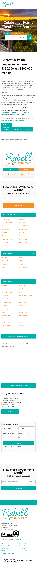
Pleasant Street (22, 236)
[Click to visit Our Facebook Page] (8, 174)
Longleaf (4, 232)
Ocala (3, 267)
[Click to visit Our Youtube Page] (21, 174)
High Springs (22, 260)
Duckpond (5, 226)
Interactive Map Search (12, 100)
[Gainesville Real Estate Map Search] (18, 365)
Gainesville (5, 260)
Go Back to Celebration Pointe (6, 127)
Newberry (21, 264)
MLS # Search (22, 543)
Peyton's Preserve (7, 236)
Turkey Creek (6, 242)
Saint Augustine (23, 267)
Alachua (4, 257)
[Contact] (32, 550)
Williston (20, 270)
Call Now (27, 129)
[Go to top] (32, 554)
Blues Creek (21, 219)
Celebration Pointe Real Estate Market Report (16, 112)
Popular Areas (7, 253)
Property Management (7, 553)
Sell (22, 33)
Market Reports (8, 281)
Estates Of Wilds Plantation (26, 226)
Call (11, 169)
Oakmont (21, 232)
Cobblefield (21, 222)
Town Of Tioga (22, 239)
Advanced (15, 33)
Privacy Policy (18, 539)
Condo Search (5, 543)
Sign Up (10, 411)
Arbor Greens (6, 219)
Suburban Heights (7, 239)
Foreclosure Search (6, 546)
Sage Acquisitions (23, 551)
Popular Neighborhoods (10, 215)
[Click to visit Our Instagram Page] (15, 174)
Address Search (5, 548)
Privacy (31, 560)
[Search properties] (29, 37)
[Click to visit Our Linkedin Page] (28, 174)
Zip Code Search (23, 546)
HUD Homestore (6, 551)
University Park (22, 242)
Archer (20, 257)
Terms (26, 560)
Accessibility (20, 560)
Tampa (4, 270)
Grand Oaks (5, 229)
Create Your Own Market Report (18, 336)
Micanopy (5, 264)
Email (26, 169)
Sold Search (21, 548)
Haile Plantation (22, 229)
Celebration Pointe (7, 222)
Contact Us (17, 129)
